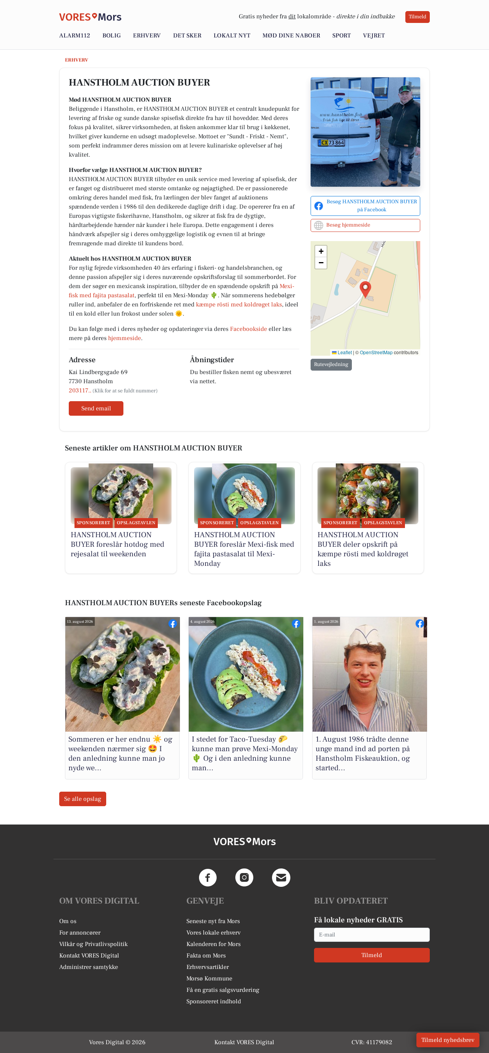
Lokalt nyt (232, 35)
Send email (96, 408)
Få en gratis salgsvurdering (222, 990)
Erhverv (147, 35)
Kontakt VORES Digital (89, 955)
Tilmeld (417, 16)
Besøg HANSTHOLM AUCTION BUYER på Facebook (372, 205)
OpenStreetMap (376, 352)
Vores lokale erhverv (213, 932)
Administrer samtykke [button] (88, 967)
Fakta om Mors (206, 955)
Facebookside (248, 329)
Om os (67, 921)
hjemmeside (124, 338)
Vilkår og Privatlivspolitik (93, 944)
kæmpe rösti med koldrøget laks (239, 304)
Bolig (111, 35)
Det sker (187, 35)
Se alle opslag (82, 799)
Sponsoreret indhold (213, 1001)
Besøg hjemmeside (348, 225)
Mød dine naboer (291, 35)
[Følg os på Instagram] (244, 877)
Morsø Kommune (209, 978)
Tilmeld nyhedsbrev (447, 1040)
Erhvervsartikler (207, 967)
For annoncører (79, 932)
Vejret (374, 35)
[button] (365, 289)
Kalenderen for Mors (213, 944)
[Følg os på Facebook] (208, 877)
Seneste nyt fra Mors (213, 921)
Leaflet (344, 352)
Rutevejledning (331, 364)
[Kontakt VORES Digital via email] (281, 877)
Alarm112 (74, 35)
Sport (341, 35)
